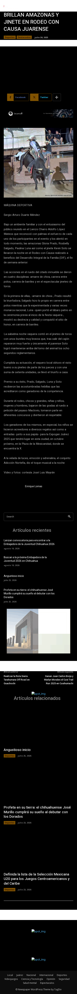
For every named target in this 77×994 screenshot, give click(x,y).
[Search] (69, 517)
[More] (57, 97)
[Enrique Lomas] (13, 493)
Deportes (10, 37)
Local (10, 975)
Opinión (51, 979)
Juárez (19, 975)
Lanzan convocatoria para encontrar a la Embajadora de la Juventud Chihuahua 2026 (29, 542)
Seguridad (64, 979)
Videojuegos (11, 979)
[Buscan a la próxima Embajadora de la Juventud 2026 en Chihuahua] (67, 560)
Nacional (31, 975)
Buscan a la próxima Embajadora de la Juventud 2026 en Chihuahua (25, 559)
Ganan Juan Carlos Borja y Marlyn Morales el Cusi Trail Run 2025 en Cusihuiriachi (58, 679)
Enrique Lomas (33, 486)
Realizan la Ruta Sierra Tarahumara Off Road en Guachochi (17, 679)
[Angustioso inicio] (67, 577)
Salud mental (30, 982)
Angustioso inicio (14, 576)
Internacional (46, 975)
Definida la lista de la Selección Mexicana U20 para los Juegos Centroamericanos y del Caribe (37, 879)
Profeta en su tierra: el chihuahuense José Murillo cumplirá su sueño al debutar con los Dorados (29, 593)
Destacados (24, 37)
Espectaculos (47, 982)
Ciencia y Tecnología (32, 979)
